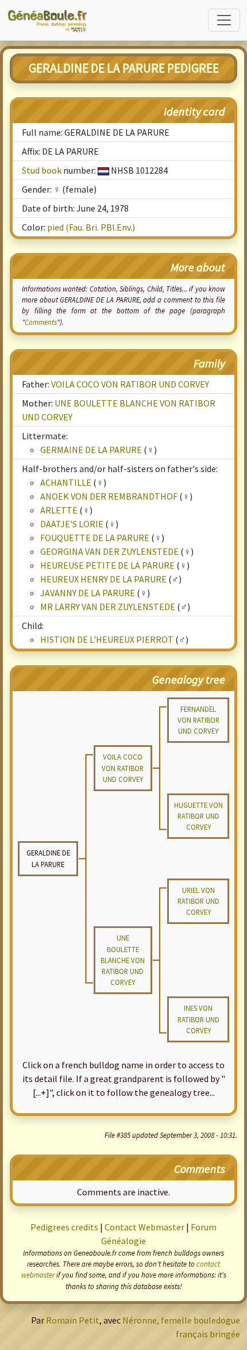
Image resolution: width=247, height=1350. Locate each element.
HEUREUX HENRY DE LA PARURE (103, 579)
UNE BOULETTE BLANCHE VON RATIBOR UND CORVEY (123, 960)
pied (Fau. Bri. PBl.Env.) (91, 227)
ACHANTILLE (65, 482)
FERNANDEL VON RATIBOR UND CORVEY (198, 719)
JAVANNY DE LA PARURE (87, 593)
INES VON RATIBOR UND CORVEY (198, 1018)
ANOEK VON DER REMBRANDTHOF (108, 496)
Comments (41, 322)
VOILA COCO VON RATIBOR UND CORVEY (130, 384)
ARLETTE (59, 510)
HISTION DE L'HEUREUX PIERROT (106, 639)
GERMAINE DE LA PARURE (91, 449)
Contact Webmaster (144, 1227)
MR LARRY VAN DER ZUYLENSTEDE (107, 606)
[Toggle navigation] (224, 20)
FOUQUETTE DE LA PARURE (94, 537)
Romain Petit (72, 1320)
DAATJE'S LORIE (71, 524)
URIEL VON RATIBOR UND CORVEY (198, 900)
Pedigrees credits (64, 1227)
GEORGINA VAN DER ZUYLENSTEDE (109, 551)
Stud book (41, 170)
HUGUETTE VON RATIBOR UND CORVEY (198, 815)
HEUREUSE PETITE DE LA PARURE (107, 565)
